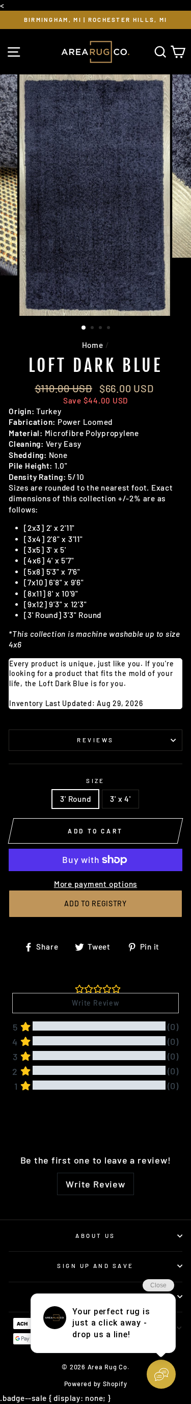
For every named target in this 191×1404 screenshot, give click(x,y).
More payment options (95, 883)
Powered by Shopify (95, 1384)
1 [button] (84, 328)
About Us (95, 1235)
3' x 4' (120, 798)
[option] (95, 20)
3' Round (75, 798)
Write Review (95, 1184)
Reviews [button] (24, 1123)
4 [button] (109, 328)
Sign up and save (95, 1265)
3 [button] (101, 328)
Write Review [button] (95, 1002)
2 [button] (93, 328)
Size (95, 780)
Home (92, 344)
